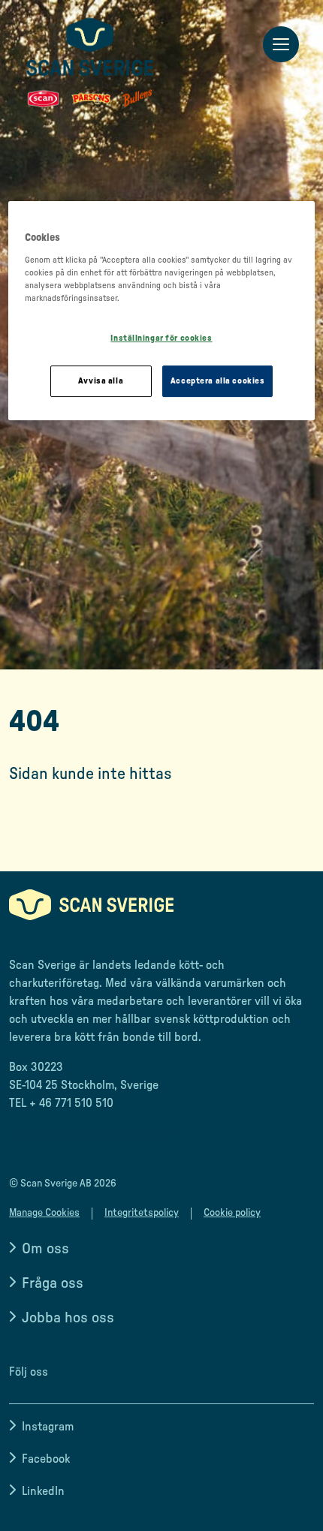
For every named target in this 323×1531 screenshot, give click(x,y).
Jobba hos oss (68, 1317)
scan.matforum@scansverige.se (91, 1133)
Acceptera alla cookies (218, 381)
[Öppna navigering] (281, 45)
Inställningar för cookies (161, 338)
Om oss (45, 1248)
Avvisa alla (100, 381)
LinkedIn (43, 1491)
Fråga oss (52, 1283)
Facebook (46, 1459)
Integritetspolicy (141, 1213)
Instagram (48, 1427)
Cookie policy (232, 1213)
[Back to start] (90, 62)
